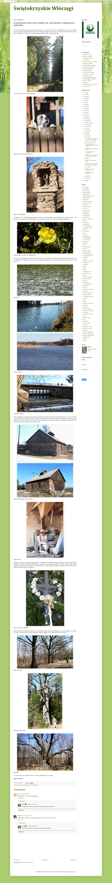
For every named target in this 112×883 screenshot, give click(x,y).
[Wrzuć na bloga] (28, 783)
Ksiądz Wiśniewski (87, 253)
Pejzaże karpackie (87, 70)
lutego (86, 176)
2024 (84, 96)
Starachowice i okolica (88, 310)
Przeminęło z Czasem (88, 74)
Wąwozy (85, 330)
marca (86, 136)
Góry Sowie (86, 222)
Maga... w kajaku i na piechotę (90, 61)
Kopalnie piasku (87, 246)
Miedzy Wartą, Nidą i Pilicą (89, 65)
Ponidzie (85, 287)
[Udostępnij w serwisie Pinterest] (33, 783)
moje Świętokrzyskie (88, 69)
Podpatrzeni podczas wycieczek (89, 169)
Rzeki (36, 785)
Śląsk (84, 315)
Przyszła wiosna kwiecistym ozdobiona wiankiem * (91, 156)
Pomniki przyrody (87, 284)
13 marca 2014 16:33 (32, 804)
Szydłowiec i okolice (88, 314)
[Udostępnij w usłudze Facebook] (31, 783)
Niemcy (85, 269)
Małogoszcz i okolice (88, 261)
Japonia (85, 235)
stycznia (87, 178)
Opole (84, 275)
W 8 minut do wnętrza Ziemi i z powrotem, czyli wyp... (91, 139)
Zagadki (85, 339)
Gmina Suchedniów (87, 219)
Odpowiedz (20, 798)
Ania (23, 804)
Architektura (86, 187)
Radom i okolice (87, 294)
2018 (84, 108)
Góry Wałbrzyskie (87, 227)
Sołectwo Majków (87, 308)
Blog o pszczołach (87, 56)
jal (18, 794)
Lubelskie (85, 257)
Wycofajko (86, 158)
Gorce (84, 220)
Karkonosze (86, 241)
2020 (84, 104)
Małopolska (86, 262)
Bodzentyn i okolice (87, 201)
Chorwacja (85, 204)
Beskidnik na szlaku (88, 54)
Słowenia (85, 307)
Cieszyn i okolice (87, 206)
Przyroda (33, 785)
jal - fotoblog (86, 60)
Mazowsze (85, 264)
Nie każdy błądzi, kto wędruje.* (89, 173)
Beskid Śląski (86, 194)
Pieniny (85, 280)
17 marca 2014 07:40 (32, 826)
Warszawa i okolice (87, 326)
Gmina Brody (86, 213)
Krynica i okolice (87, 252)
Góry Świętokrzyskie (22, 785)
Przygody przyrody (87, 76)
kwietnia (87, 134)
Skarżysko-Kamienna (88, 303)
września (87, 124)
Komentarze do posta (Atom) (26, 862)
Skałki (84, 301)
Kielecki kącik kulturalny (90, 142)
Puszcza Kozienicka (88, 292)
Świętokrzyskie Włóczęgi (43, 8)
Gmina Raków (86, 217)
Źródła (84, 340)
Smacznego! (87, 167)
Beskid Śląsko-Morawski (89, 196)
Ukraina (85, 324)
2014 (84, 116)
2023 (84, 98)
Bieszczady (86, 199)
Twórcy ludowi (86, 323)
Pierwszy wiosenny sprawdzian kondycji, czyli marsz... (91, 145)
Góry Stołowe (86, 224)
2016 (84, 112)
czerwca (87, 130)
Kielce (84, 245)
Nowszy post (17, 860)
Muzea (84, 268)
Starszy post (73, 860)
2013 (84, 180)
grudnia (87, 118)
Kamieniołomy (86, 239)
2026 (84, 92)
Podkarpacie (86, 282)
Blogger (74, 871)
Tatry (84, 319)
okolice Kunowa (87, 273)
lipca (86, 128)
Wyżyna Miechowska (88, 333)
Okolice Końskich (87, 271)
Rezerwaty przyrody (88, 296)
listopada (87, 120)
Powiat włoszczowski (88, 289)
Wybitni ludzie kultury (88, 331)
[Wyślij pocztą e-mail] (26, 783)
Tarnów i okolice (87, 317)
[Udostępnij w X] (29, 783)
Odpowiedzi (22, 801)
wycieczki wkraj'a (87, 86)
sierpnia (87, 126)
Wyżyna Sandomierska (88, 335)
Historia (85, 229)
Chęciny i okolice (87, 203)
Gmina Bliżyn (86, 211)
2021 (84, 102)
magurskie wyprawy (88, 63)
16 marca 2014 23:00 (27, 815)
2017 (84, 110)
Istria (84, 233)
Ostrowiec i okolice (87, 276)
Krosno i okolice (87, 250)
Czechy (85, 208)
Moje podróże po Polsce (89, 67)
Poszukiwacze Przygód (88, 72)
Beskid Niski (86, 190)
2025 (84, 94)
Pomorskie (85, 285)
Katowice (85, 243)
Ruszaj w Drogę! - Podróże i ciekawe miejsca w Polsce (89, 78)
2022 (84, 100)
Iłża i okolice (86, 231)
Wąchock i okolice (87, 328)
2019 (84, 106)
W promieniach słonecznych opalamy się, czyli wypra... (91, 164)
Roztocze (85, 298)
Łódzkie (85, 259)
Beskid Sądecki (86, 192)
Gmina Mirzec (86, 215)
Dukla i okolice (86, 210)
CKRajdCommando (87, 58)
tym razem (85, 82)
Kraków (85, 248)
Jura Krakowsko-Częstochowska (87, 237)
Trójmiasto (85, 321)
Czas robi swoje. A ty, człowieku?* (89, 152)
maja (86, 132)
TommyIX (56, 871)
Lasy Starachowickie (88, 255)
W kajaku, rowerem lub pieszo (90, 84)
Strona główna (45, 860)
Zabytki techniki (86, 337)
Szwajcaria (85, 312)
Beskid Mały (86, 188)
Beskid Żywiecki (87, 197)
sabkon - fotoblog (87, 80)
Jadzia (19, 815)
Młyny (29, 785)
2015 (84, 114)
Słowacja (85, 305)
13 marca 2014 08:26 (24, 794)
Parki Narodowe (87, 278)
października (88, 122)
